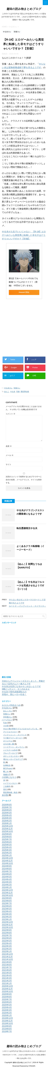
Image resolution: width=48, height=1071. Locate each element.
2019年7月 (7, 1031)
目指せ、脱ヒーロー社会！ (14, 694)
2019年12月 (7, 1018)
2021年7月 (7, 967)
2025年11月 (7, 829)
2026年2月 (7, 821)
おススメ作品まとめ (11, 705)
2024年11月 (7, 861)
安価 (18, 392)
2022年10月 (7, 927)
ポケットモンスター (11, 756)
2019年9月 (7, 1026)
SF (4, 780)
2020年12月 (7, 986)
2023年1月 (7, 919)
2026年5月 (7, 813)
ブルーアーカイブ (10, 753)
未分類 (5, 795)
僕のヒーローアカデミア (13, 759)
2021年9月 (7, 962)
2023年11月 (7, 893)
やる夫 (12, 392)
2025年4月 (7, 847)
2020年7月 (7, 999)
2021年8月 (7, 965)
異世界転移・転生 (10, 792)
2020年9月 (7, 994)
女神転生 (6, 765)
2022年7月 (7, 935)
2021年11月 (7, 957)
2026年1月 (7, 823)
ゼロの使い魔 (8, 744)
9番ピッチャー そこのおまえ (16, 689)
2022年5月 (7, 941)
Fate (5, 723)
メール (9, 455)
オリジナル (7, 741)
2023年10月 (7, 895)
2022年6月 (7, 938)
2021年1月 (7, 983)
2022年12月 (7, 922)
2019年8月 (7, 1029)
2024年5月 (7, 877)
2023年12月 (7, 890)
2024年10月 (7, 863)
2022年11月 (7, 925)
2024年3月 (7, 882)
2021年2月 (7, 981)
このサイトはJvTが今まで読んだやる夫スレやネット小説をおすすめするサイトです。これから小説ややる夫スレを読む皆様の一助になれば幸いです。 (24, 1054)
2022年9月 (7, 930)
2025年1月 (7, 855)
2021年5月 (7, 973)
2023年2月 (7, 917)
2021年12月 (7, 954)
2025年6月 (7, 842)
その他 (6, 726)
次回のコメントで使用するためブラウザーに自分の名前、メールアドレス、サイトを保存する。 (24, 480)
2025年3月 (7, 850)
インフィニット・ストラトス (14, 735)
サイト (8, 464)
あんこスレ (7, 711)
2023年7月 (7, 903)
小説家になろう (9, 777)
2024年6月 (7, 874)
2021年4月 (7, 975)
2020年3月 (7, 1010)
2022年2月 (7, 949)
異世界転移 (25, 392)
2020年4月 (7, 1007)
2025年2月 (7, 853)
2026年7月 (7, 807)
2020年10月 (7, 991)
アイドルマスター (10, 732)
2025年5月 (7, 845)
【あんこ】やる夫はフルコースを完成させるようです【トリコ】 (30, 585)
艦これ (6, 771)
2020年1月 (7, 1015)
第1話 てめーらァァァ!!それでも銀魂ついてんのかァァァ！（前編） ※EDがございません (23, 282)
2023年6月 (7, 906)
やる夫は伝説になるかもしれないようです (21, 686)
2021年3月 (7, 978)
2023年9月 (7, 898)
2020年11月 (7, 989)
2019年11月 (7, 1021)
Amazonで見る (24, 292)
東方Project (7, 768)
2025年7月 (7, 839)
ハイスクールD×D (10, 750)
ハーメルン (7, 720)
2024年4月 (7, 879)
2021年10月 (7, 959)
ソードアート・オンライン (14, 747)
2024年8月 (7, 869)
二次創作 (6, 786)
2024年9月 (7, 866)
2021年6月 (7, 970)
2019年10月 (7, 1023)
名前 (9, 446)
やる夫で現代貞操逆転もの (14, 692)
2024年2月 (7, 885)
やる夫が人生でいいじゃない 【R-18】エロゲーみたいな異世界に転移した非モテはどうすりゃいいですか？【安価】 (24, 235)
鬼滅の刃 (6, 774)
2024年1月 (7, 887)
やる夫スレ (8, 388)
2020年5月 (7, 1005)
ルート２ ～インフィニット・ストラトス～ (27, 606)
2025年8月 (7, 837)
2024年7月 (7, 871)
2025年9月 (7, 834)
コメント (10, 414)
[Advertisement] (24, 329)
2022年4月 (7, 943)
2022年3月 (7, 946)
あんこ (6, 392)
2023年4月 (7, 911)
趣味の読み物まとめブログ (24, 9)
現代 (5, 789)
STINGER (31, 1066)
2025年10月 (7, 831)
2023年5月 (7, 909)
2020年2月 (7, 1013)
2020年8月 (7, 997)
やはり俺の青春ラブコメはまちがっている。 (21, 729)
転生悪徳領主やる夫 (27, 528)
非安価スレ (7, 717)
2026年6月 (7, 810)
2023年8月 (7, 901)
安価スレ (17, 388)
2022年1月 (7, 951)
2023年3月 (7, 914)
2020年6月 (7, 1002)
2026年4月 (7, 815)
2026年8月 (7, 805)
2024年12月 (7, 858)
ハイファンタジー (10, 783)
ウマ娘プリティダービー (13, 738)
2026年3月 (7, 818)
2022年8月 (7, 933)
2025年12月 (7, 826)
